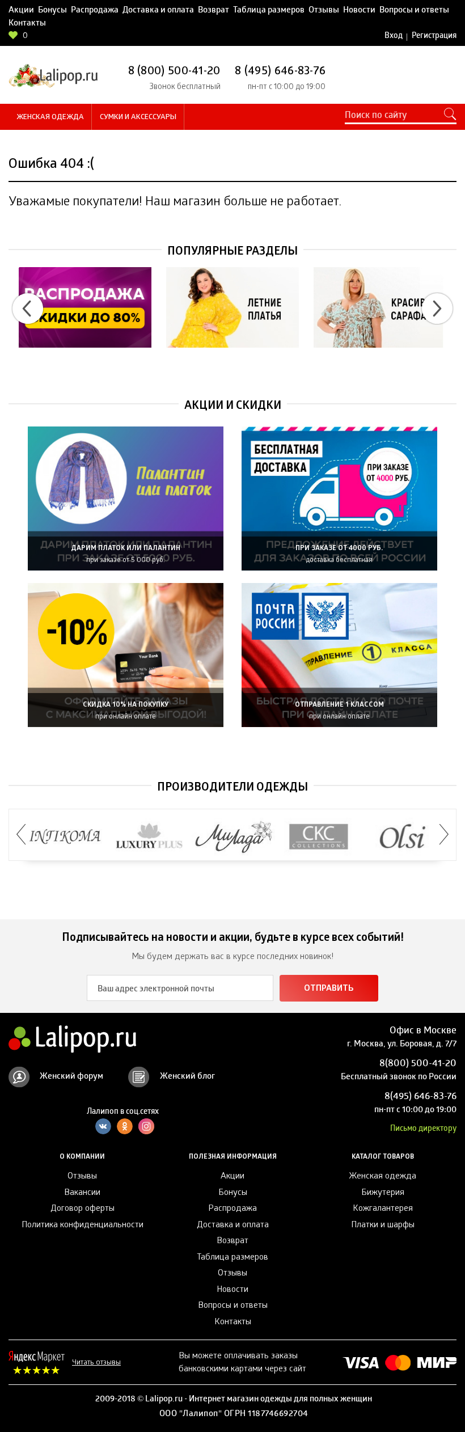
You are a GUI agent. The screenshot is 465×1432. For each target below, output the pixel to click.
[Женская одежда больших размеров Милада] (234, 837)
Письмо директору (423, 1129)
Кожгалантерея (383, 1209)
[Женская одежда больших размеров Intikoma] (65, 837)
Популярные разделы (232, 252)
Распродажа (95, 11)
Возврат (213, 11)
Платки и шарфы (383, 1225)
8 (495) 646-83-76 (280, 72)
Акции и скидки (232, 406)
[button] (27, 308)
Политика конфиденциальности (82, 1225)
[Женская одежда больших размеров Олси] (403, 837)
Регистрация (434, 36)
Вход (393, 36)
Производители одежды (232, 788)
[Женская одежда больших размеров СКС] (318, 837)
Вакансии (82, 1193)
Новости (359, 11)
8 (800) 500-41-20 (174, 72)
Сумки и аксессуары (138, 117)
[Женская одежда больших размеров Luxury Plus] (149, 837)
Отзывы (323, 11)
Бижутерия (382, 1193)
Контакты (27, 24)
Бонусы (52, 11)
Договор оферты (82, 1209)
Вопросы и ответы (414, 11)
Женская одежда (50, 117)
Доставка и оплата (158, 11)
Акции (21, 11)
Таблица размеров (269, 11)
